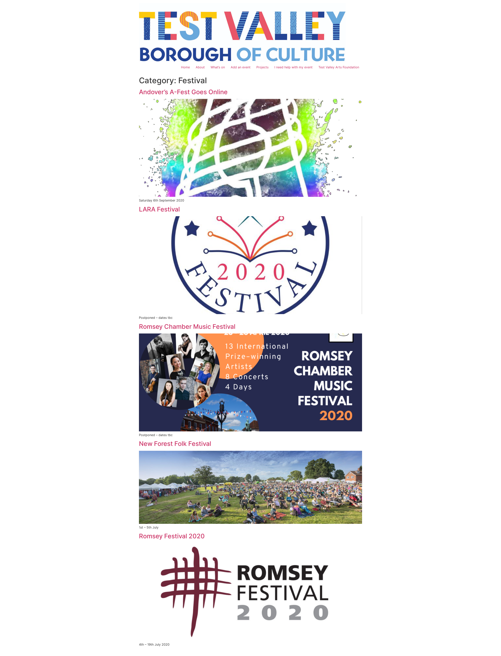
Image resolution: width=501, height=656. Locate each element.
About (200, 67)
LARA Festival (159, 209)
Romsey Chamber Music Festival (187, 326)
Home (185, 67)
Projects (262, 67)
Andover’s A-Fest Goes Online (183, 92)
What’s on (218, 67)
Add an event (240, 67)
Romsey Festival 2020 (172, 536)
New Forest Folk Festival (175, 443)
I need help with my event (293, 67)
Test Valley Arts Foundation (338, 67)
